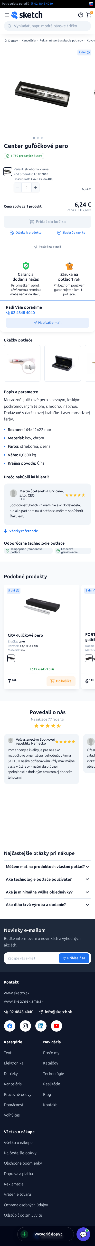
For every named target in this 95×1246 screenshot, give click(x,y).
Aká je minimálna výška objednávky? (39, 892)
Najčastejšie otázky (20, 1153)
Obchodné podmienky (23, 1163)
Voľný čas (12, 1115)
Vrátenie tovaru (17, 1194)
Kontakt (50, 1104)
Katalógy (50, 1063)
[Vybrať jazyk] (91, 4)
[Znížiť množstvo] (18, 187)
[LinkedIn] (41, 1026)
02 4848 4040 (21, 1012)
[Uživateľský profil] (80, 15)
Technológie (53, 1073)
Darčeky (11, 1073)
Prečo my (51, 1052)
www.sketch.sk (16, 993)
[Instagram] (25, 1026)
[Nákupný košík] (88, 15)
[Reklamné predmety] (7, 15)
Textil (8, 1052)
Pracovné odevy (17, 1094)
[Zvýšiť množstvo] (35, 187)
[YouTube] (56, 1026)
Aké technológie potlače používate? (39, 879)
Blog (47, 1094)
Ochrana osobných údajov (26, 1205)
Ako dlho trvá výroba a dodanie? (36, 904)
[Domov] (26, 15)
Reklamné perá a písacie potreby (61, 40)
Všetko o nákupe (18, 1142)
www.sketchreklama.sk (23, 1001)
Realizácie (51, 1084)
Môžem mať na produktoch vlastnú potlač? (45, 866)
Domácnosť (13, 1104)
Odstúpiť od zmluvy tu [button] (23, 1215)
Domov (13, 40)
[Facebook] (10, 1026)
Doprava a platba (18, 1173)
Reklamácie (14, 1184)
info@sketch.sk (58, 1012)
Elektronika (13, 1063)
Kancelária (29, 40)
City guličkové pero (25, 635)
